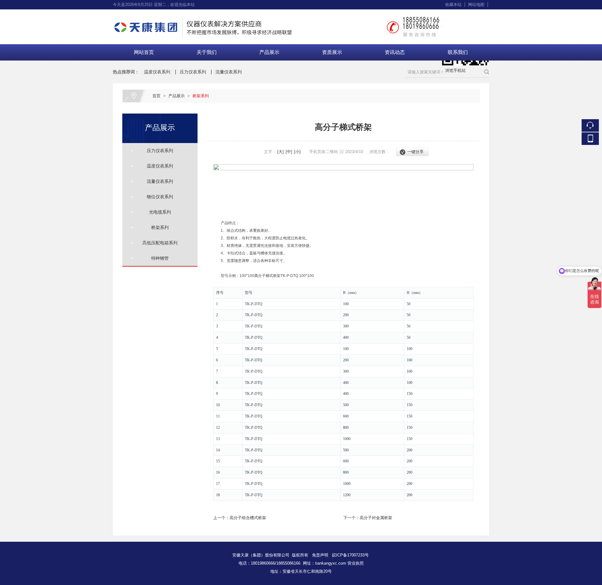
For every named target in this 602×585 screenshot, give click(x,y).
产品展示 (269, 52)
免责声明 (320, 555)
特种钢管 (157, 258)
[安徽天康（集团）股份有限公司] (301, 13)
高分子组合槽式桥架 (248, 517)
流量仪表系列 (228, 71)
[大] (280, 151)
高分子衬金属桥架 (376, 517)
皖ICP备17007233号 (350, 555)
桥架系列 (201, 95)
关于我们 (207, 52)
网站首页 (144, 52)
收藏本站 (453, 4)
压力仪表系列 (193, 71)
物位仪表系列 (157, 196)
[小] (297, 151)
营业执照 (355, 563)
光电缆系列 (157, 212)
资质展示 (332, 52)
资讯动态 (395, 52)
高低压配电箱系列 (157, 242)
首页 (156, 95)
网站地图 (476, 4)
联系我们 (458, 52)
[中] (289, 151)
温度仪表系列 (157, 71)
